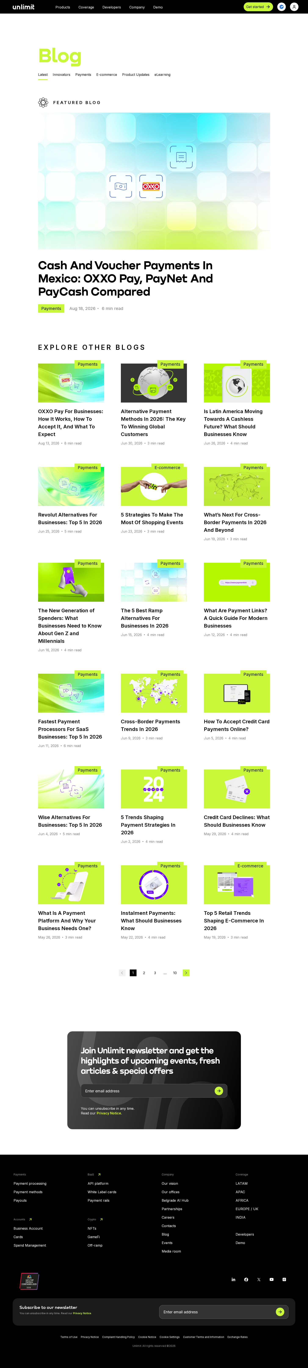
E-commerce (106, 74)
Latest (43, 74)
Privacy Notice (109, 1113)
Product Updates (135, 74)
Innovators (61, 74)
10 (175, 973)
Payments (83, 74)
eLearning (162, 74)
